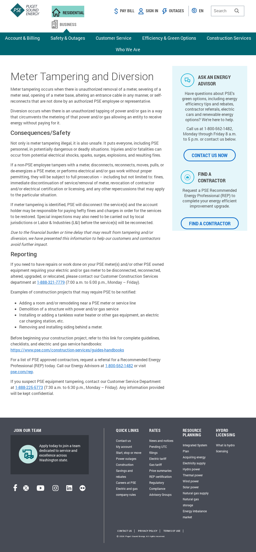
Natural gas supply (195, 493)
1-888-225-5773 (29, 387)
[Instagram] (55, 489)
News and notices (161, 441)
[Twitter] (26, 489)
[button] (236, 11)
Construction (125, 465)
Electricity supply (194, 463)
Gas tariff (155, 465)
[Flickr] (83, 489)
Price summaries (160, 471)
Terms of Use (172, 531)
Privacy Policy (147, 531)
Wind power (191, 481)
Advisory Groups (160, 495)
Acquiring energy (194, 457)
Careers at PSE (126, 483)
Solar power (191, 487)
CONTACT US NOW (210, 155)
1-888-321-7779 (51, 282)
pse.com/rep (21, 371)
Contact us (123, 441)
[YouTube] (40, 489)
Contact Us (124, 531)
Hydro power (191, 469)
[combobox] (227, 11)
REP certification (160, 477)
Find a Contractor (209, 223)
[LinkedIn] (69, 489)
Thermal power (193, 475)
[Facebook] (15, 489)
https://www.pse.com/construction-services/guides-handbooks (67, 349)
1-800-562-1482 (119, 365)
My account (124, 447)
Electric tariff (157, 459)
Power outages (126, 459)
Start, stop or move (128, 453)
